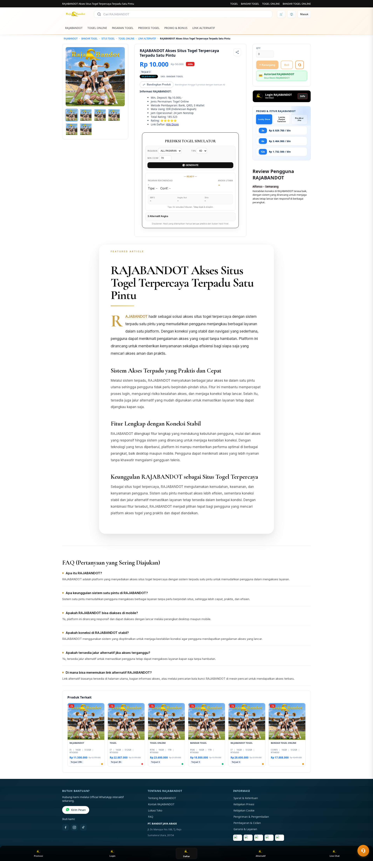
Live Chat (335, 856)
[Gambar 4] (114, 115)
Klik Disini (172, 124)
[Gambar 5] (71, 129)
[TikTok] (83, 827)
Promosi (38, 856)
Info (302, 96)
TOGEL (234, 3)
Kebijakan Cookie (244, 810)
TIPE (194, 151)
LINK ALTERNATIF (203, 28)
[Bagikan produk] (237, 52)
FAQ (150, 816)
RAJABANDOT (74, 28)
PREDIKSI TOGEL (148, 28)
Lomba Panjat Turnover (281, 119)
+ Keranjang (267, 64)
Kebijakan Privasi (244, 804)
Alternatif (261, 856)
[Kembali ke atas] (364, 841)
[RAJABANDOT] (75, 14)
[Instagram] (74, 827)
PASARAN (152, 151)
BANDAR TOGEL (250, 3)
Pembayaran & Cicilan (247, 823)
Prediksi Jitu (299, 119)
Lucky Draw (264, 119)
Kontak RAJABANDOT (161, 804)
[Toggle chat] (363, 851)
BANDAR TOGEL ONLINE (297, 3)
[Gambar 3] (100, 115)
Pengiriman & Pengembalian (251, 816)
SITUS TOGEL (108, 38)
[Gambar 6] (86, 129)
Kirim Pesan (78, 810)
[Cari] (99, 14)
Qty (258, 48)
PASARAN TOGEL (122, 28)
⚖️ (291, 14)
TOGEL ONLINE (271, 3)
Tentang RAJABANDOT (162, 798)
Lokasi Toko (155, 810)
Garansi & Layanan (245, 829)
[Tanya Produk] (299, 65)
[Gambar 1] (71, 115)
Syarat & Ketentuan (246, 798)
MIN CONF (153, 158)
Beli (286, 64)
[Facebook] (65, 827)
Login (112, 856)
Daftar (186, 856)
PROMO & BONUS (175, 28)
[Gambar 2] (86, 115)
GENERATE (190, 165)
